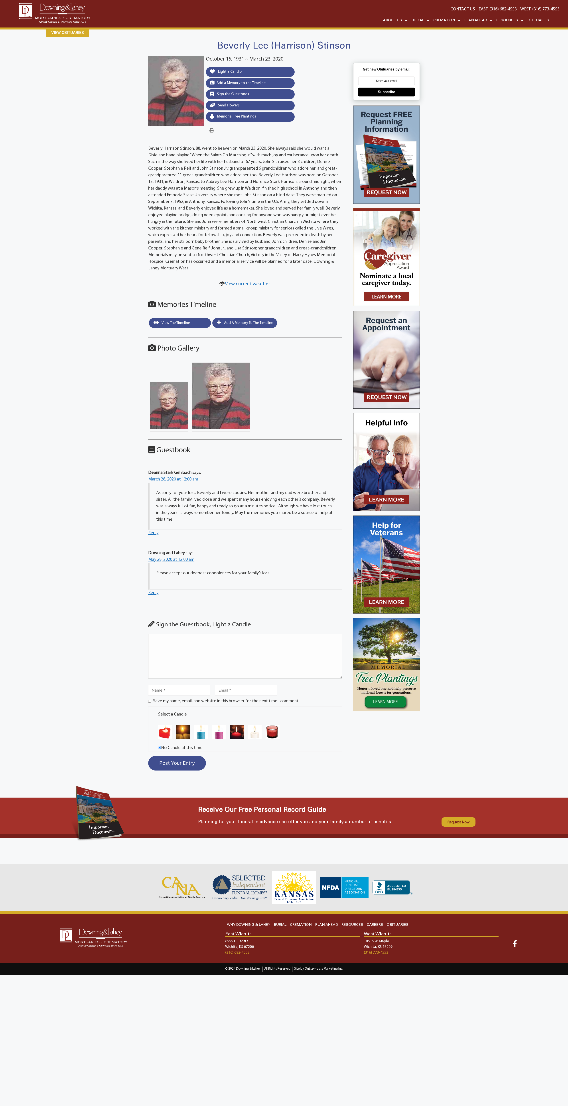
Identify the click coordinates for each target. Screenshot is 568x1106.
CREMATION (444, 20)
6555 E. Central (237, 941)
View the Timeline (175, 323)
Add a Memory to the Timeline (241, 83)
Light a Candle (229, 72)
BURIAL (417, 20)
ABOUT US (392, 20)
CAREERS (375, 924)
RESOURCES (507, 20)
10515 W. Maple (376, 941)
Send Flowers (228, 105)
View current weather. (248, 284)
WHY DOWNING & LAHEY (248, 924)
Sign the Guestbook (232, 94)
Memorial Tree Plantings (236, 116)
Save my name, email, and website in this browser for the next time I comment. (226, 701)
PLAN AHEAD (475, 20)
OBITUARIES (538, 20)
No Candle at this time (182, 748)
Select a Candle (172, 714)
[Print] (211, 130)
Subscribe (386, 92)
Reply (153, 533)
